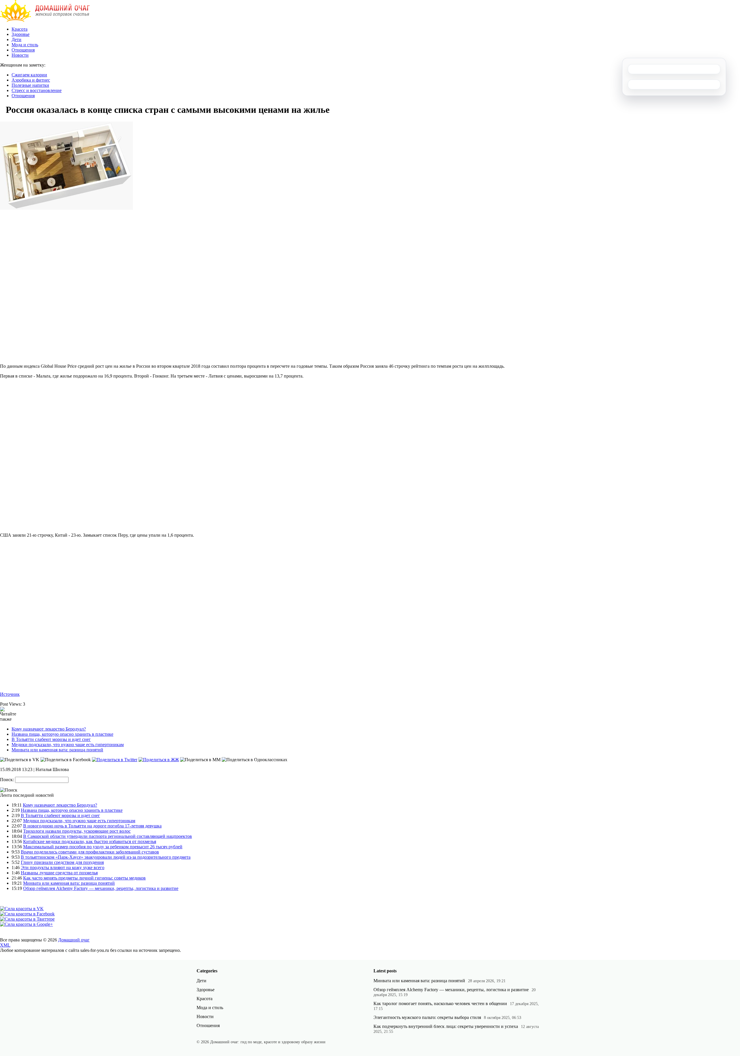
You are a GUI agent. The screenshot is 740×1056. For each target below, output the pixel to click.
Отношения (23, 49)
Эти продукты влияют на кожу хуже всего (62, 867)
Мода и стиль (25, 44)
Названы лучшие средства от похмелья (59, 872)
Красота (19, 29)
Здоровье (20, 34)
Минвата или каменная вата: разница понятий (57, 749)
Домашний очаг (74, 939)
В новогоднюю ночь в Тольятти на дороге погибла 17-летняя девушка (92, 825)
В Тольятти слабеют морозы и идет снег (51, 739)
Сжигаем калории (29, 74)
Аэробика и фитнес (31, 80)
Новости (20, 55)
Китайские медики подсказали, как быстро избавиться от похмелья (89, 841)
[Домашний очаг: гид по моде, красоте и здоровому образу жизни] (45, 20)
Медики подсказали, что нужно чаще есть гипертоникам (68, 744)
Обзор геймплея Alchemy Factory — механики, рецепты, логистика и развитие (100, 888)
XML (5, 945)
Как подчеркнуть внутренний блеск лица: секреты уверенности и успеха (445, 1026)
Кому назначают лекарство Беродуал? (49, 728)
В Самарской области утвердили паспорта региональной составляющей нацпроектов (107, 836)
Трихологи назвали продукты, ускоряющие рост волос (77, 831)
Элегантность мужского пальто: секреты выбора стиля (427, 1017)
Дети (16, 39)
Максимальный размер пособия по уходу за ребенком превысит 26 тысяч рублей (102, 846)
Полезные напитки (30, 85)
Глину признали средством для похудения (62, 862)
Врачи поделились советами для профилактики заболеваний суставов (90, 851)
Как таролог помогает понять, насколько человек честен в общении (440, 1003)
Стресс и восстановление (37, 90)
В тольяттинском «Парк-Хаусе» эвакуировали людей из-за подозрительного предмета (105, 857)
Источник (10, 694)
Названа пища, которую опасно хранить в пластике (62, 734)
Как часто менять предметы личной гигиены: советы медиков (84, 877)
